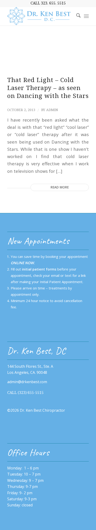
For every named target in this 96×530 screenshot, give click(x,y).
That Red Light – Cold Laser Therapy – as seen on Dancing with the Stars (48, 87)
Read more (60, 187)
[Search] (76, 16)
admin (52, 110)
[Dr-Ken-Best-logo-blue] (39, 16)
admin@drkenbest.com (27, 381)
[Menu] (86, 16)
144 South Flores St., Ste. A (30, 366)
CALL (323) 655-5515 (25, 392)
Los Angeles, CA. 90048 (27, 372)
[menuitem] (76, 16)
